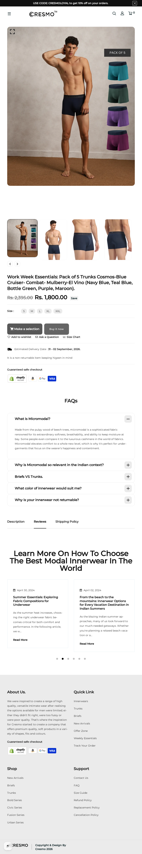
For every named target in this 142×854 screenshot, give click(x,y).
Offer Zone (81, 731)
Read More (20, 643)
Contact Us (81, 778)
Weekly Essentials (85, 738)
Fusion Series (15, 815)
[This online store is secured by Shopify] (17, 378)
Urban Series (15, 822)
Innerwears (81, 701)
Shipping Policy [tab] (67, 521)
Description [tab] (16, 521)
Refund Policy (83, 800)
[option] (71, 106)
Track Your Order (85, 745)
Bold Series (14, 800)
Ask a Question (48, 337)
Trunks (78, 708)
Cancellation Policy (86, 815)
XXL (57, 311)
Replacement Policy (87, 807)
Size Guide (80, 792)
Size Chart (73, 337)
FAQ (77, 785)
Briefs (77, 716)
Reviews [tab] (40, 521)
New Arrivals (82, 723)
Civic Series (14, 807)
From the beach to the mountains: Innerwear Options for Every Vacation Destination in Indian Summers (37, 602)
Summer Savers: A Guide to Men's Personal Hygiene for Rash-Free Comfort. (100, 601)
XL (48, 311)
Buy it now (56, 329)
